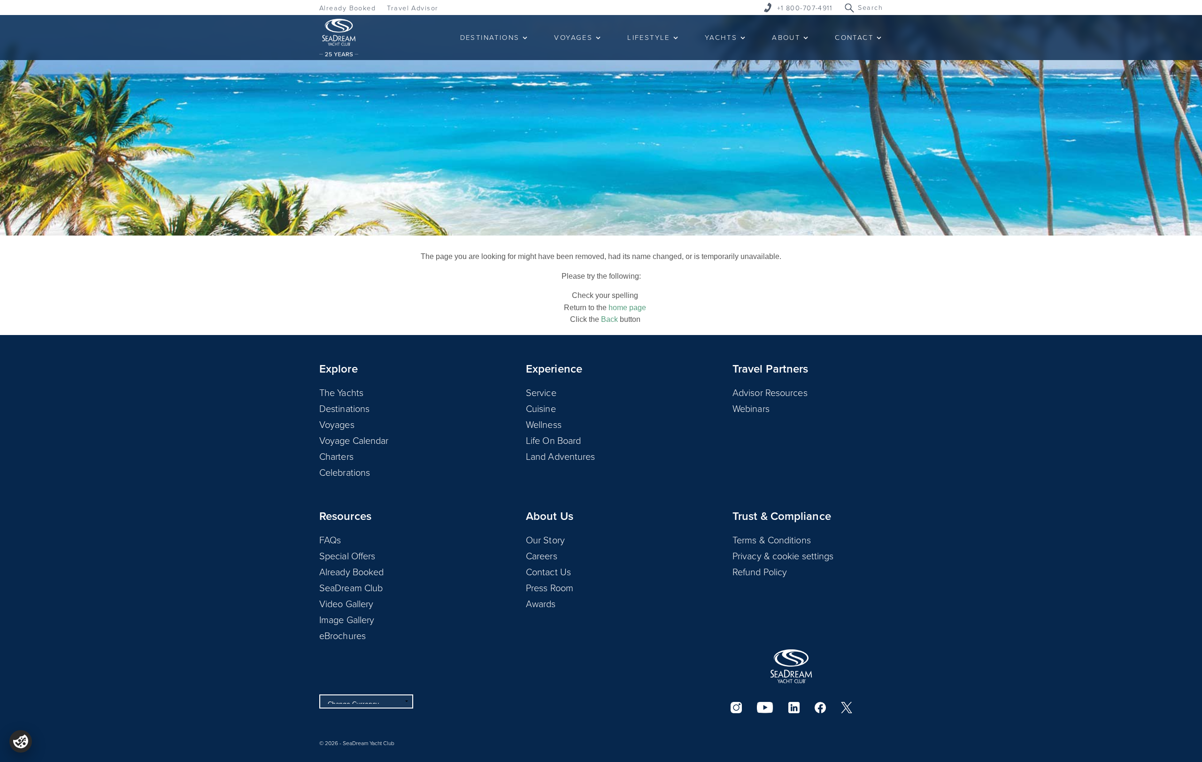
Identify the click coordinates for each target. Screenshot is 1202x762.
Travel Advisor (412, 7)
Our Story (545, 539)
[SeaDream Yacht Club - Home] (791, 666)
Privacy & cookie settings (783, 555)
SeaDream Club (351, 587)
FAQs (330, 539)
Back (609, 319)
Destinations (344, 408)
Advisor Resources (770, 392)
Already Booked (347, 7)
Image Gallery (346, 619)
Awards (541, 603)
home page (627, 308)
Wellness (544, 424)
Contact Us (548, 571)
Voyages (336, 424)
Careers (541, 555)
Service (541, 392)
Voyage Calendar (354, 440)
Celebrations (344, 472)
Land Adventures (560, 456)
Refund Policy (759, 571)
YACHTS (721, 37)
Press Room (549, 587)
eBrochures (342, 635)
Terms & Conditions (771, 539)
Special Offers (347, 555)
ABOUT (786, 37)
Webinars (751, 408)
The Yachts (341, 392)
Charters (336, 456)
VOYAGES (573, 37)
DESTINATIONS (490, 37)
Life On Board (553, 440)
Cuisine (541, 408)
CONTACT (854, 37)
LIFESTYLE (648, 37)
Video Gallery (346, 603)
